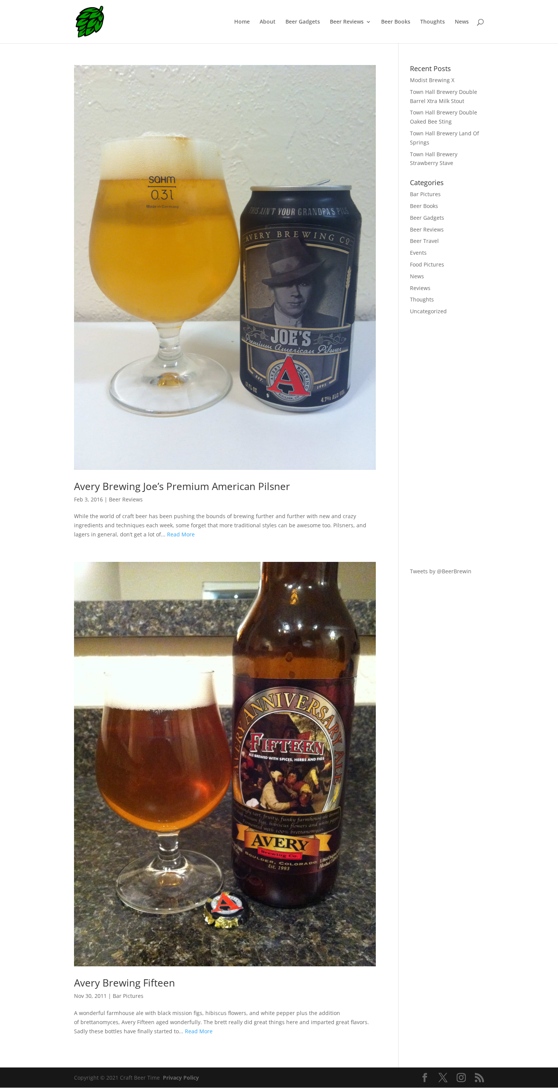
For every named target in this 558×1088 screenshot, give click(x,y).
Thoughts (432, 22)
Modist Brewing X (432, 80)
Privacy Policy (181, 1077)
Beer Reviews (347, 22)
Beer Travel (424, 240)
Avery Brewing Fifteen (124, 983)
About (268, 22)
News (462, 22)
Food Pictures (427, 264)
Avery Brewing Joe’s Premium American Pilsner (182, 486)
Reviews (420, 288)
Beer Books (395, 22)
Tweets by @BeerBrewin (440, 571)
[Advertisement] (447, 441)
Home (242, 22)
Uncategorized (428, 311)
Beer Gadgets (302, 22)
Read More (181, 534)
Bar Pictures (128, 995)
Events (418, 252)
